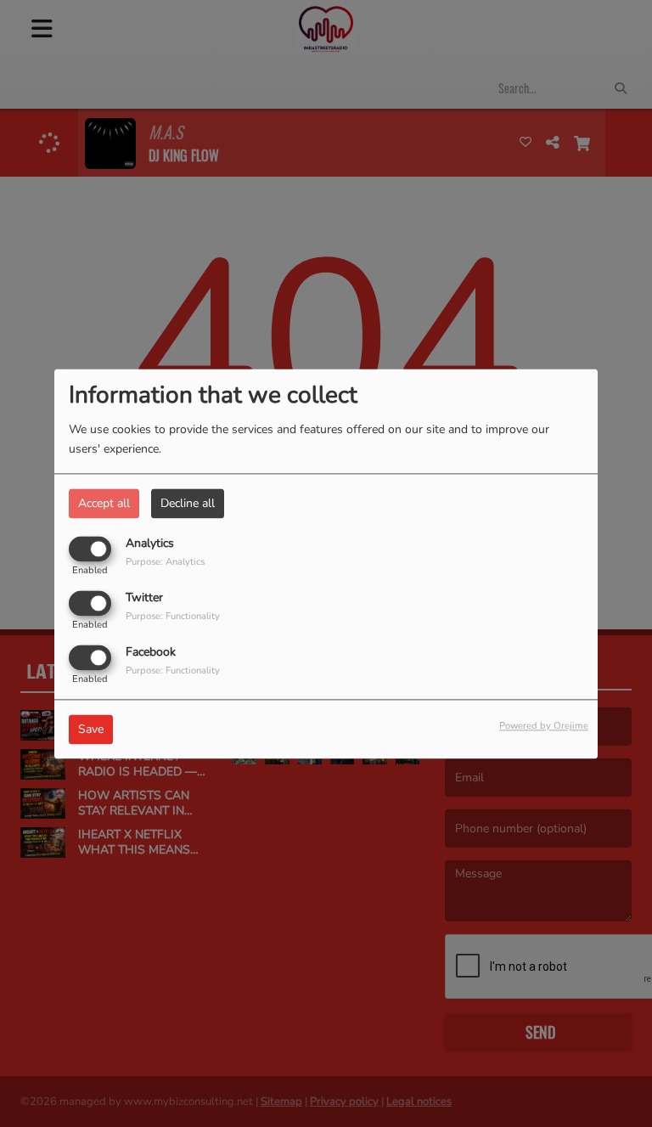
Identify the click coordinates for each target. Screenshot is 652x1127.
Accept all (104, 503)
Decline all (187, 503)
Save (91, 729)
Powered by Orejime (543, 725)
